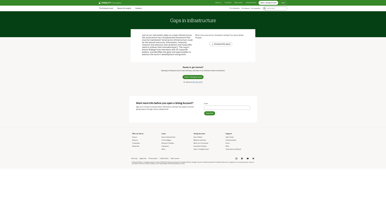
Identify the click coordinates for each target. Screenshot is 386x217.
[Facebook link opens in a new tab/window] (253, 158)
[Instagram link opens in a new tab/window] (236, 158)
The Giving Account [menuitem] (106, 8)
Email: (206, 103)
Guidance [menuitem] (138, 8)
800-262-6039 (197, 82)
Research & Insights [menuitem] (124, 8)
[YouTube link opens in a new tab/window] (247, 158)
